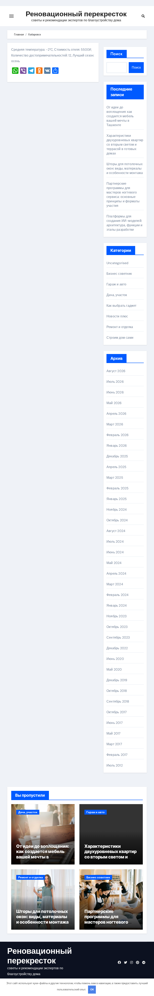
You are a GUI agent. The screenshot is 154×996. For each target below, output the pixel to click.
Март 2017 (114, 744)
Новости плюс (117, 316)
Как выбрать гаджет (121, 306)
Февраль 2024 (117, 595)
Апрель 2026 (116, 414)
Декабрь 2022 (117, 648)
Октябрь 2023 (117, 627)
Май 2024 (114, 563)
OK (92, 989)
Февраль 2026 (117, 435)
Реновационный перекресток (76, 14)
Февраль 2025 (117, 488)
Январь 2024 (116, 605)
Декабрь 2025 (117, 456)
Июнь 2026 (115, 392)
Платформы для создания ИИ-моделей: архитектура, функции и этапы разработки (124, 223)
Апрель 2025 (116, 467)
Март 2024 (114, 584)
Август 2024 (115, 531)
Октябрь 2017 (116, 712)
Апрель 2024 (116, 573)
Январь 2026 (116, 445)
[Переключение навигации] (11, 16)
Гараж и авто (116, 284)
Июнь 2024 (115, 552)
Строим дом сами (119, 337)
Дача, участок (116, 295)
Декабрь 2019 (116, 680)
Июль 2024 (115, 541)
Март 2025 (114, 477)
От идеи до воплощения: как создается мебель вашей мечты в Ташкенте (120, 116)
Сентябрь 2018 (117, 701)
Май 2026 (114, 403)
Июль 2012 (114, 765)
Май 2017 (113, 733)
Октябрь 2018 (116, 691)
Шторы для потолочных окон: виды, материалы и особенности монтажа (124, 168)
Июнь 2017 (114, 723)
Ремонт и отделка (119, 327)
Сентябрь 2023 (118, 637)
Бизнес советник (119, 274)
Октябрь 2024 (117, 520)
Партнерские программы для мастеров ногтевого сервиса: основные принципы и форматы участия (123, 194)
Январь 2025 (116, 499)
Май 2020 (114, 669)
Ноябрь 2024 (116, 509)
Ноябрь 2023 (116, 616)
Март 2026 (114, 424)
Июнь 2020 (115, 659)
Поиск (116, 54)
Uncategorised (117, 263)
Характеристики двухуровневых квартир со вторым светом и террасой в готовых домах (124, 144)
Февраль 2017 (117, 755)
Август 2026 (115, 371)
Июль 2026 (115, 382)
